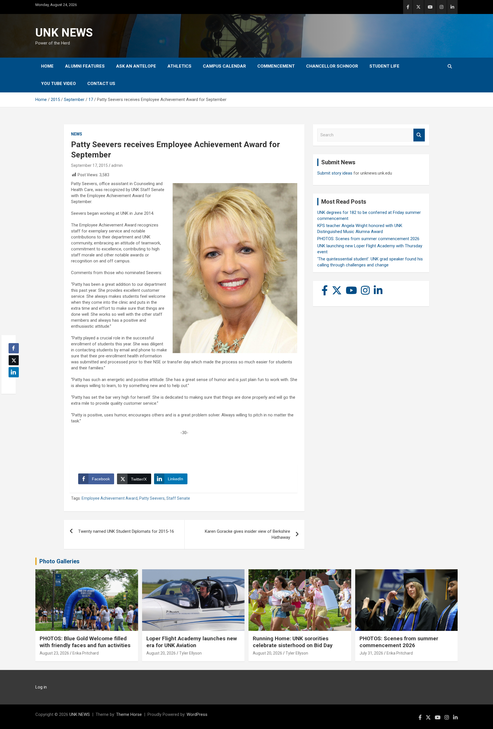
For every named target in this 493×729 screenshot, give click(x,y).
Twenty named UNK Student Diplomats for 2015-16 (126, 531)
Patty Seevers (152, 498)
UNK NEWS (64, 32)
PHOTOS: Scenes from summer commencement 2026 (368, 238)
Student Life (384, 66)
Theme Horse (129, 714)
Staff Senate (178, 498)
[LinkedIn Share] (14, 372)
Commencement (276, 66)
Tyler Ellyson (190, 653)
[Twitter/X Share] (14, 360)
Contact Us (101, 83)
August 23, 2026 (54, 653)
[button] (12, 383)
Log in (41, 687)
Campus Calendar (224, 66)
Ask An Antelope (136, 66)
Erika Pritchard (85, 653)
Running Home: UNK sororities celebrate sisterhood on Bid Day (293, 642)
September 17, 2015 (89, 165)
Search (419, 135)
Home (47, 66)
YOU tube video (58, 83)
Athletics (179, 66)
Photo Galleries (59, 561)
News (76, 134)
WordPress (197, 714)
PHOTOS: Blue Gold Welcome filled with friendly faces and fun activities (85, 642)
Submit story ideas (334, 173)
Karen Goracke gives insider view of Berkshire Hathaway (247, 534)
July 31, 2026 (371, 653)
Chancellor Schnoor (332, 66)
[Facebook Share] (14, 348)
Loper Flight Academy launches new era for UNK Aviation (191, 642)
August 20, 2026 (161, 653)
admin (117, 165)
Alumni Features (85, 66)
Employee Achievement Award (110, 498)
